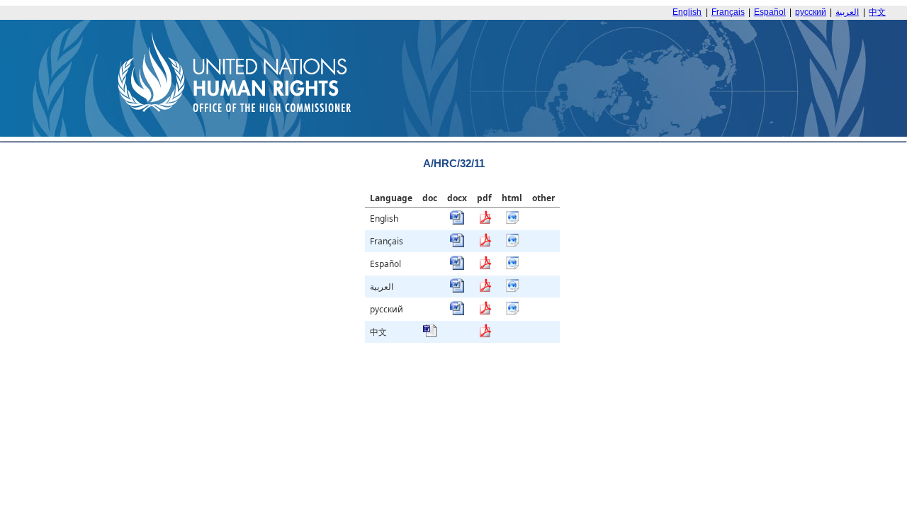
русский (810, 12)
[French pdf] (485, 244)
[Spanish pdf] (485, 267)
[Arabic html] (512, 289)
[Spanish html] (512, 267)
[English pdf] (485, 221)
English (687, 12)
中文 (877, 12)
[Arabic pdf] (485, 289)
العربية (847, 12)
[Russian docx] (457, 312)
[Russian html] (512, 312)
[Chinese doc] (430, 335)
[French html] (512, 244)
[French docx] (457, 244)
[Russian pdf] (485, 312)
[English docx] (457, 221)
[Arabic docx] (457, 289)
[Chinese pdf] (485, 335)
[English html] (512, 221)
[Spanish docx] (457, 267)
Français (728, 12)
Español (770, 12)
